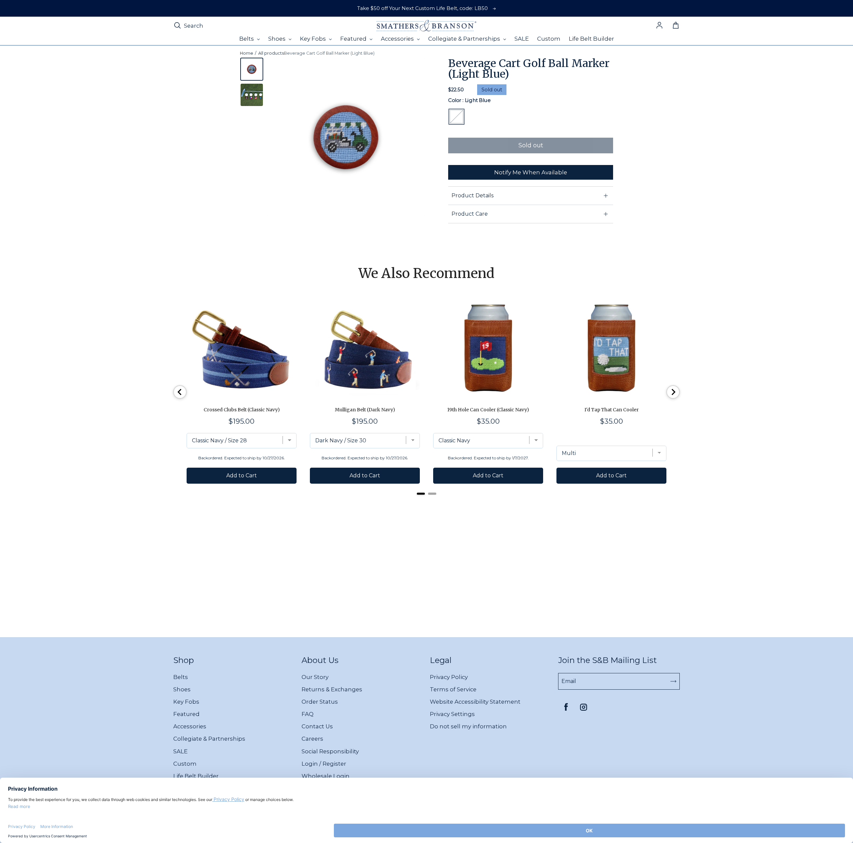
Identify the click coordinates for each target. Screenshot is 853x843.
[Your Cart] (676, 26)
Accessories (189, 726)
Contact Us (317, 726)
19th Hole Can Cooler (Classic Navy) (488, 410)
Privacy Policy (449, 677)
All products (271, 53)
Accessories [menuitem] (398, 38)
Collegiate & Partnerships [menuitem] (464, 38)
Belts (180, 677)
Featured (186, 714)
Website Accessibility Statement (475, 701)
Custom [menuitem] (548, 38)
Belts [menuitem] (247, 38)
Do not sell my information (468, 726)
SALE (180, 751)
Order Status (320, 701)
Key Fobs (186, 701)
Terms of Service (453, 689)
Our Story (315, 677)
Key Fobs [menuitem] (313, 38)
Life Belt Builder (196, 776)
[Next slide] (673, 392)
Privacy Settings (452, 714)
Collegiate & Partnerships (209, 738)
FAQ (308, 714)
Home (246, 53)
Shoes (182, 689)
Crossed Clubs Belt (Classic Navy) (242, 410)
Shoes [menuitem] (277, 38)
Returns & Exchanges (332, 689)
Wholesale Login (326, 776)
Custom (185, 763)
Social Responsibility (330, 751)
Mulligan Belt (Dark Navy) (365, 410)
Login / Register (324, 763)
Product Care (469, 214)
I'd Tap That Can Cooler (611, 410)
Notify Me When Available (530, 172)
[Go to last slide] (180, 392)
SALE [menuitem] (521, 38)
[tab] (421, 494)
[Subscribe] (673, 681)
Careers (312, 738)
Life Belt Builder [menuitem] (591, 38)
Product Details (472, 195)
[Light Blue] (456, 116)
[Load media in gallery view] (252, 69)
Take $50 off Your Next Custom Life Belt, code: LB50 (422, 8)
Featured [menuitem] (354, 38)
